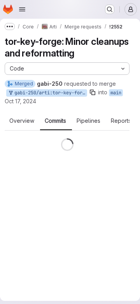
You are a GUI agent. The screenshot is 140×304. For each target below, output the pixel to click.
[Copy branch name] (92, 92)
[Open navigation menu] (22, 9)
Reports (121, 121)
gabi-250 (15, 169)
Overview (21, 121)
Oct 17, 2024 (20, 101)
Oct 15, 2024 (63, 204)
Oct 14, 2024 (63, 238)
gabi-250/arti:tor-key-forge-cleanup (49, 93)
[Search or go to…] (109, 9)
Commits (55, 121)
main (115, 93)
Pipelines (88, 121)
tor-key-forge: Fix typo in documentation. (60, 153)
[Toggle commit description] (71, 196)
